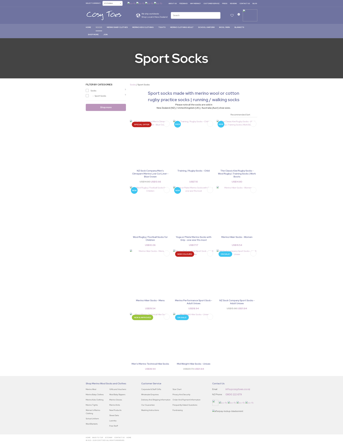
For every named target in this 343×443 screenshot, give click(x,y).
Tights (161, 27)
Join (105, 34)
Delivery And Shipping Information (155, 400)
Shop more (93, 34)
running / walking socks (216, 100)
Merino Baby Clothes (117, 27)
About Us (173, 3)
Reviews (233, 3)
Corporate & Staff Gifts (151, 389)
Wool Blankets (92, 424)
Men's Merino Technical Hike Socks (150, 363)
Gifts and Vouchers (117, 389)
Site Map (108, 437)
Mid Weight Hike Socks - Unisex (193, 363)
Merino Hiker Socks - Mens (150, 300)
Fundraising (178, 410)
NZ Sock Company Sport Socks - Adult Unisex (237, 302)
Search (217, 15)
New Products (115, 410)
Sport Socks (144, 84)
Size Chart (177, 389)
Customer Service (211, 3)
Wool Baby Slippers (117, 394)
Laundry (112, 420)
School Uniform (206, 27)
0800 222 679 (233, 394)
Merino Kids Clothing (143, 27)
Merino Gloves (115, 400)
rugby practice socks (169, 100)
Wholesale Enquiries (150, 394)
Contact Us (245, 3)
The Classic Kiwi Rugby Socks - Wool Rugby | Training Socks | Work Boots (237, 173)
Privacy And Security (181, 394)
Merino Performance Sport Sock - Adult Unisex (193, 302)
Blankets (239, 27)
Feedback (183, 3)
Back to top (97, 437)
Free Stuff (113, 426)
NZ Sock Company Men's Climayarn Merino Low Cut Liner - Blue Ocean (150, 173)
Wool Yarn (224, 27)
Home (88, 27)
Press (224, 3)
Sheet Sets (114, 415)
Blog (255, 3)
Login (226, 15)
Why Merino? (195, 3)
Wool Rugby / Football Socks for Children (150, 238)
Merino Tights (92, 405)
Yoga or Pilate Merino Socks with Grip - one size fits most (193, 238)
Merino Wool (91, 389)
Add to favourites (167, 124)
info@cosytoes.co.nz (237, 389)
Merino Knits (114, 405)
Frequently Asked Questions (185, 405)
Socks (99, 27)
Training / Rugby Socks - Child (193, 170)
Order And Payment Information (186, 400)
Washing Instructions (150, 410)
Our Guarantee (148, 405)
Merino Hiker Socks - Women (236, 237)
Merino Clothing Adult (181, 27)
